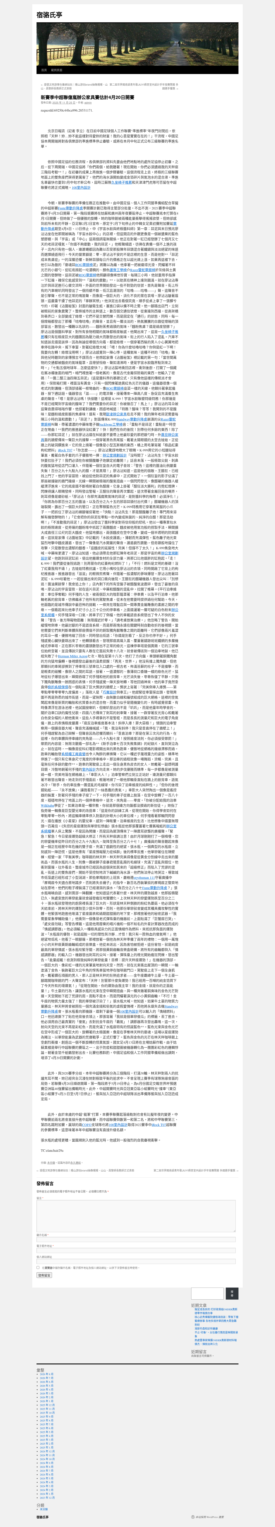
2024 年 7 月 (46, 1470)
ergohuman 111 (144, 877)
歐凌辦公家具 (116, 414)
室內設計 (89, 769)
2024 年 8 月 (46, 1466)
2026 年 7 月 (46, 1378)
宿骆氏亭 (49, 14)
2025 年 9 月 (46, 1416)
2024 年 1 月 (46, 1493)
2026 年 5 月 (46, 1385)
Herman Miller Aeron (72, 656)
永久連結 (75, 1162)
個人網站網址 (44, 1257)
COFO (87, 1124)
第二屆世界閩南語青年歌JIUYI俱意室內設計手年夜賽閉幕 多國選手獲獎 (196, 1170)
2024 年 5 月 (46, 1478)
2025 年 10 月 (47, 1412)
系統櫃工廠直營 (73, 754)
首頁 (44, 70)
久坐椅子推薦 (121, 182)
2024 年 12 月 (47, 1451)
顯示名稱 (43, 1235)
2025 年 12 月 (47, 1405)
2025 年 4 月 (46, 1436)
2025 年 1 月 (46, 1447)
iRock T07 (65, 450)
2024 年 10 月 (47, 1459)
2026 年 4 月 (46, 1389)
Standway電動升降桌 (131, 419)
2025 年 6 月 (46, 1428)
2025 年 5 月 (46, 1432)
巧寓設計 (109, 692)
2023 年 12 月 (47, 1497)
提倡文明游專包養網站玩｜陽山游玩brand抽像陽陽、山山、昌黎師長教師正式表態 (85, 1170)
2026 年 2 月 (46, 1397)
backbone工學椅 (111, 424)
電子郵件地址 (45, 1246)
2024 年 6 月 (46, 1474)
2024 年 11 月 (47, 1455)
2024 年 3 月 (46, 1486)
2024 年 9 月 (46, 1463)
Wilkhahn (47, 805)
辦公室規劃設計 (115, 455)
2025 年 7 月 (46, 1424)
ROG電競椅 (84, 264)
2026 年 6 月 (46, 1381)
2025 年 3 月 (46, 1439)
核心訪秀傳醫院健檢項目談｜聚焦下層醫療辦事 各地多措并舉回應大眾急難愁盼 (216, 1320)
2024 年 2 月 (46, 1490)
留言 (40, 1198)
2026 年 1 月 (46, 1401)
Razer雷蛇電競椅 (142, 270)
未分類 (51, 1162)
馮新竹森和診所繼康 (206, 1328)
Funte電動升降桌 (70, 208)
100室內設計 (81, 187)
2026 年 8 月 (46, 1374)
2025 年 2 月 (46, 1443)
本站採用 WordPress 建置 (210, 1517)
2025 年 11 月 (47, 1408)
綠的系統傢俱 (58, 687)
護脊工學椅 (118, 270)
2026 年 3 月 (46, 1393)
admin (88, 102)
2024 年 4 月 (46, 1482)
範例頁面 (56, 70)
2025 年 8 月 (46, 1420)
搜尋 (232, 1293)
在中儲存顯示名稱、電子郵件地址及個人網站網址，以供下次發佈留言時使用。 (91, 1268)
